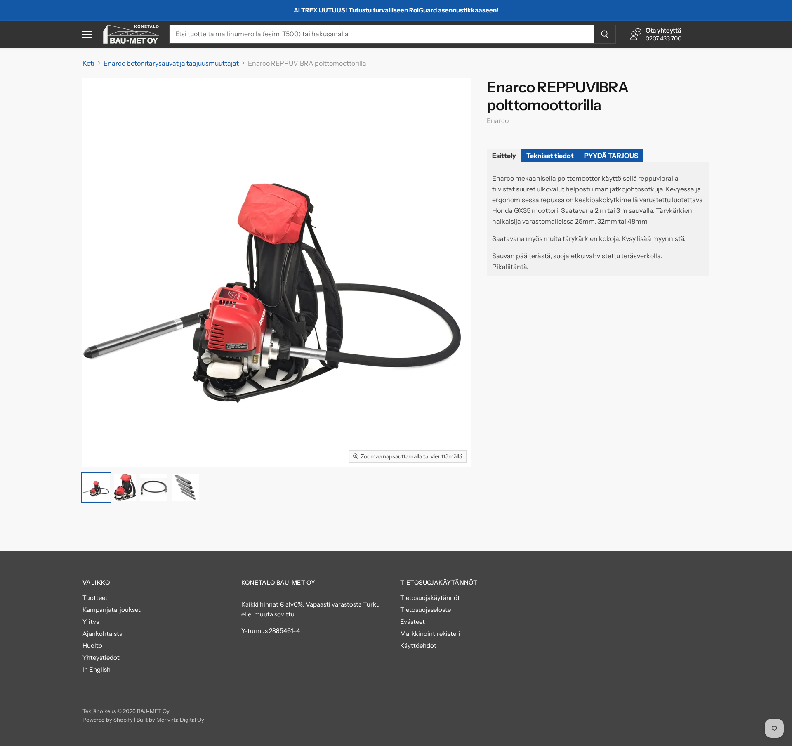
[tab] (504, 155)
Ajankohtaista (102, 633)
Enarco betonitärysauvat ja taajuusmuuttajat (171, 63)
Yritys (90, 622)
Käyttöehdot (418, 645)
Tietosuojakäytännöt (430, 598)
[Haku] (605, 34)
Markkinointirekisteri (430, 633)
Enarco (498, 120)
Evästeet (412, 622)
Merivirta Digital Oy (180, 719)
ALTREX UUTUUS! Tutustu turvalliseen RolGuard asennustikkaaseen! (396, 10)
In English (96, 669)
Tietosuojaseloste (425, 610)
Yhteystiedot (101, 657)
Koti (88, 63)
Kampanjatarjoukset (111, 610)
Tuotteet (95, 598)
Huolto (92, 645)
